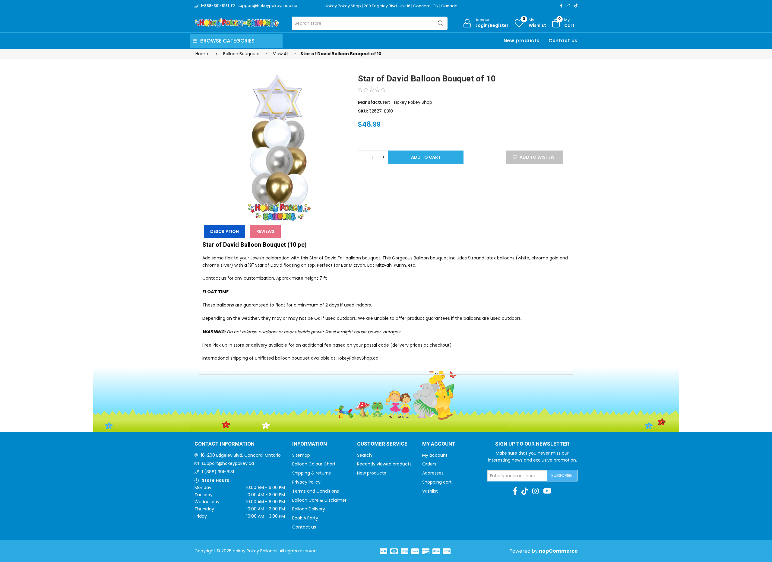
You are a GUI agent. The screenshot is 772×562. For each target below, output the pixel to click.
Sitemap (301, 455)
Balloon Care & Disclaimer (319, 500)
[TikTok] (575, 6)
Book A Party (305, 518)
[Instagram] (568, 6)
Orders (429, 464)
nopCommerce (558, 551)
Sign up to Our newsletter (532, 444)
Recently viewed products (384, 464)
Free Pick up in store (223, 345)
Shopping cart (437, 482)
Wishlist (430, 491)
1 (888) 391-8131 (218, 472)
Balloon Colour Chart (314, 464)
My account (435, 455)
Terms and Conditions (315, 491)
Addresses (433, 473)
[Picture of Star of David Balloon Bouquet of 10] (275, 142)
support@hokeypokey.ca (228, 463)
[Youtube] (547, 491)
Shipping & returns (311, 473)
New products (521, 40)
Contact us (563, 40)
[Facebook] (561, 6)
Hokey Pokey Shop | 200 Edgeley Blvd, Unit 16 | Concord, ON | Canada (390, 6)
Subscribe (561, 475)
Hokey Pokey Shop (413, 102)
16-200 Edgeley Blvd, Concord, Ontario (241, 455)
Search (364, 455)
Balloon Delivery (308, 509)
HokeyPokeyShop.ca (357, 358)
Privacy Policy (306, 482)
